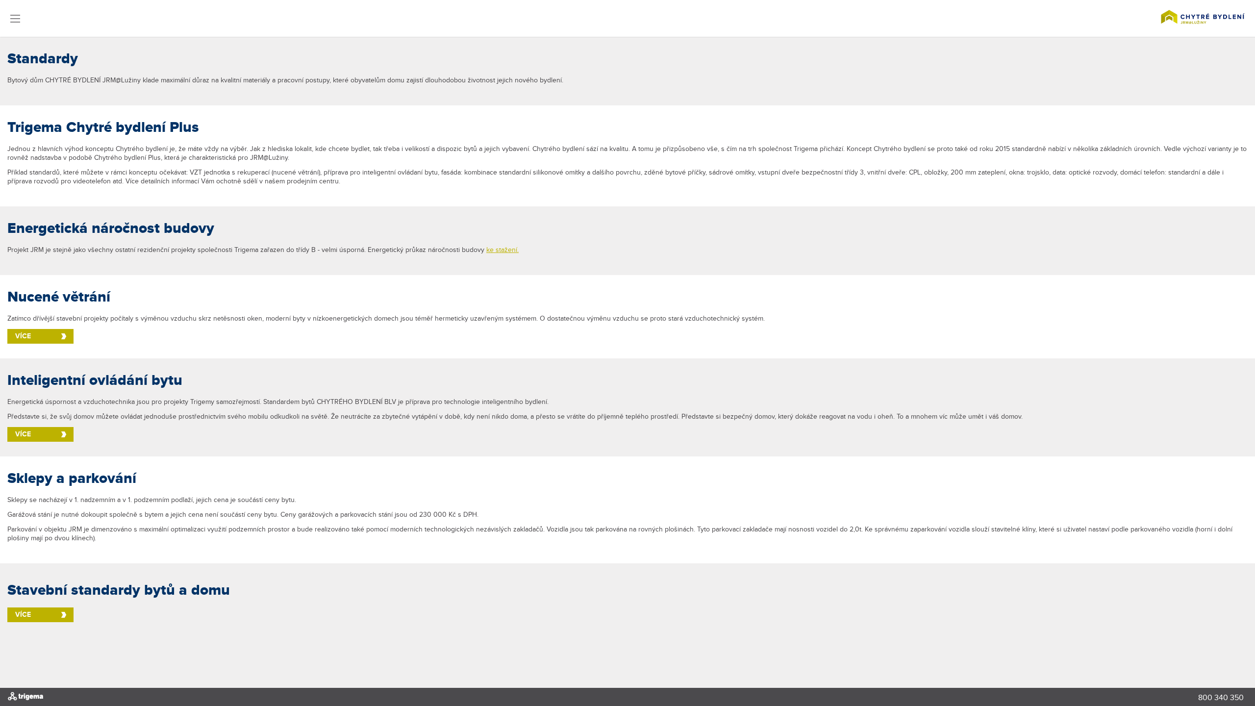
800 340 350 (1221, 698)
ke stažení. (502, 250)
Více (23, 336)
